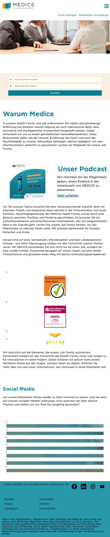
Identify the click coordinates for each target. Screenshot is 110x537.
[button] (73, 6)
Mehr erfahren (68, 195)
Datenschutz (47, 508)
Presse (8, 504)
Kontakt (9, 499)
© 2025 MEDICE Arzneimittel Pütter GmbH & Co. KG (35, 484)
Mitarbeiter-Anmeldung (94, 15)
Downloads (46, 499)
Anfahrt (44, 504)
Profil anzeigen (67, 15)
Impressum (11, 508)
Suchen (55, 93)
